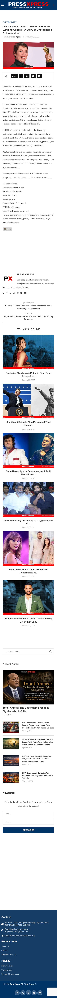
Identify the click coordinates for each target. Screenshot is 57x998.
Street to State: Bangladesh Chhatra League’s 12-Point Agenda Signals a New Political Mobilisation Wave (37, 742)
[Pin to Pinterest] (33, 76)
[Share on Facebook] (21, 76)
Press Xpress (16, 37)
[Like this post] (15, 76)
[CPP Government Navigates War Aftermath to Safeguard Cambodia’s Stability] (11, 777)
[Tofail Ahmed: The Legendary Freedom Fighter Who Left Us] (28, 687)
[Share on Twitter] (26, 76)
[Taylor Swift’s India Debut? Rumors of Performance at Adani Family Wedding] (28, 548)
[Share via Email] (39, 76)
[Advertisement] (28, 249)
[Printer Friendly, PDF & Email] (7, 229)
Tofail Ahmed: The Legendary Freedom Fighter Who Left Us (26, 709)
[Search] (54, 5)
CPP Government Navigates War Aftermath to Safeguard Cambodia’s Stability (37, 775)
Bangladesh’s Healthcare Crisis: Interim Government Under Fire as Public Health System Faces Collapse (38, 725)
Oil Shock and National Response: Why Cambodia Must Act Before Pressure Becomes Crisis (36, 758)
